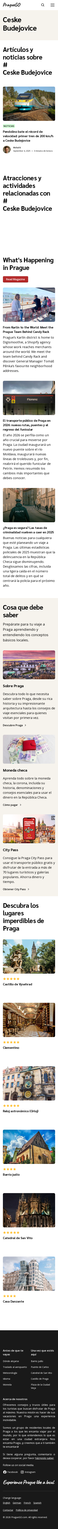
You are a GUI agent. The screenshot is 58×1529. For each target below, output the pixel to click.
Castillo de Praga (39, 1378)
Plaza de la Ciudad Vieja (40, 1386)
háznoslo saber (44, 1458)
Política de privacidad (27, 1510)
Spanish (37, 1502)
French (27, 1502)
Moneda (7, 1384)
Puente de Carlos (40, 1367)
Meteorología (10, 1372)
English (6, 1502)
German (17, 1502)
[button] (52, 5)
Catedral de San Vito (41, 1372)
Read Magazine (15, 279)
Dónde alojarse (11, 1361)
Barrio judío (37, 1361)
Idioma (6, 1378)
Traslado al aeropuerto (15, 1367)
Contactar (8, 1510)
